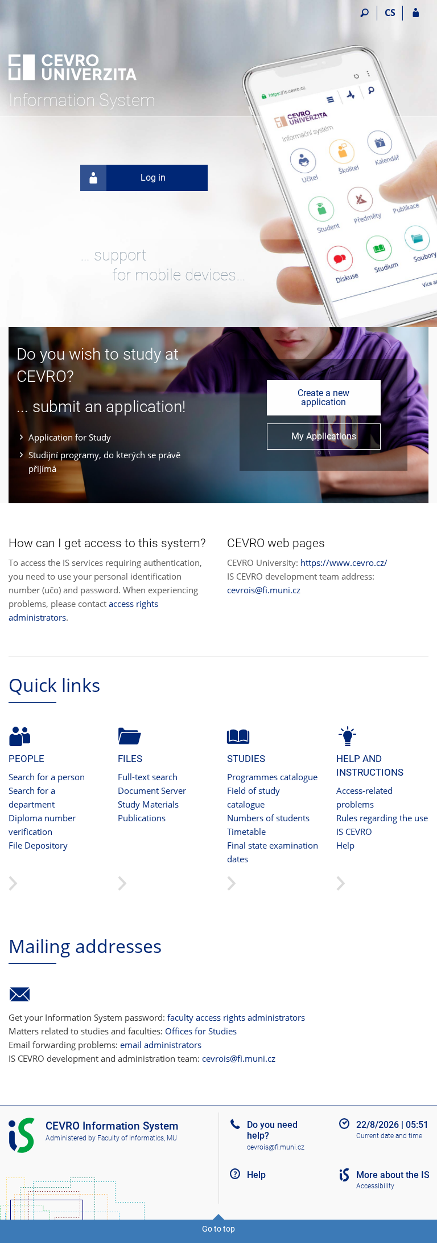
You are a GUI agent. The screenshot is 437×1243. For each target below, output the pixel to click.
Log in (153, 177)
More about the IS (393, 1174)
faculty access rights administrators (236, 1017)
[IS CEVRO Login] (415, 13)
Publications (142, 818)
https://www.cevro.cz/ (343, 562)
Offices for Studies (201, 1031)
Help (345, 845)
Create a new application (323, 397)
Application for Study (69, 437)
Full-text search (148, 777)
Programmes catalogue (272, 777)
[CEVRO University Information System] (73, 46)
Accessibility (375, 1186)
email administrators (160, 1044)
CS (390, 12)
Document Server (152, 790)
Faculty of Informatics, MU (137, 1138)
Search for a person (47, 777)
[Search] (364, 13)
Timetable (246, 831)
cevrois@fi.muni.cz (263, 590)
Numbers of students (268, 818)
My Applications (323, 436)
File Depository (38, 845)
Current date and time (389, 1136)
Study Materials (148, 804)
